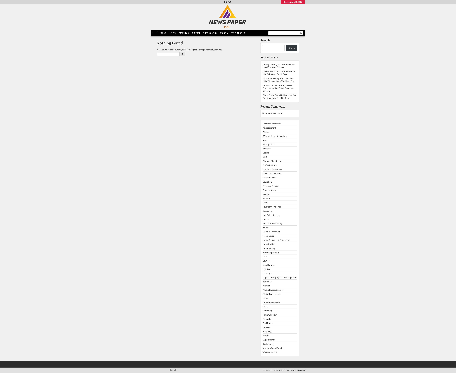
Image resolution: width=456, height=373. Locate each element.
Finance (266, 198)
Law (264, 256)
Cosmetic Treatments (272, 173)
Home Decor (268, 236)
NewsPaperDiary (299, 370)
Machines (267, 281)
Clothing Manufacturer (273, 161)
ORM (265, 306)
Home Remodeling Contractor (276, 240)
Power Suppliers (270, 315)
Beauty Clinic (268, 144)
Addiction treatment (272, 123)
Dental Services (270, 177)
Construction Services (272, 169)
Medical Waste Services (273, 290)
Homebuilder (269, 244)
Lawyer (266, 261)
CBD (265, 157)
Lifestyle (266, 269)
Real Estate (268, 323)
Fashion (266, 194)
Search (265, 40)
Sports (266, 335)
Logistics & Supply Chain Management (280, 277)
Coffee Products (270, 165)
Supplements (269, 339)
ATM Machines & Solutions (275, 136)
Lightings (267, 273)
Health (196, 33)
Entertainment (269, 190)
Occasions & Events (271, 302)
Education (267, 182)
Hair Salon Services (271, 215)
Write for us (238, 33)
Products (267, 319)
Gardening (267, 211)
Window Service (270, 352)
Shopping (267, 331)
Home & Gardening (271, 231)
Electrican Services (271, 186)
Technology (210, 33)
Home (163, 33)
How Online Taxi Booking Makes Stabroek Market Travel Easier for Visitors (278, 88)
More (223, 33)
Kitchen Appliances (271, 252)
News (173, 33)
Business (184, 33)
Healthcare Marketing (273, 223)
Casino (266, 152)
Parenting (267, 310)
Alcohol (266, 132)
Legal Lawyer (269, 265)
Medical (266, 285)
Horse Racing (269, 248)
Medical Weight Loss (272, 294)
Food (265, 202)
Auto (265, 140)
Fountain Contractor (272, 206)
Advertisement (269, 128)
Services (266, 327)
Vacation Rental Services (274, 348)
